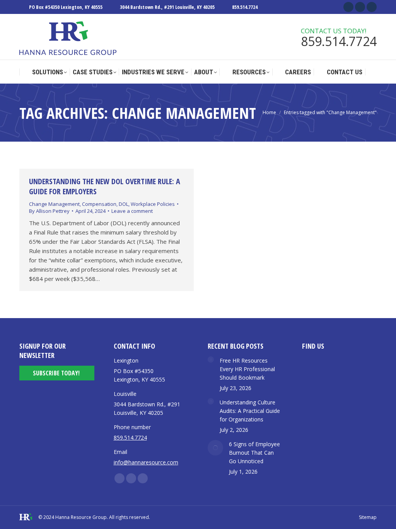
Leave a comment (132, 210)
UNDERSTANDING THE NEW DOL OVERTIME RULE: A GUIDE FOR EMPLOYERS (104, 186)
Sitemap (368, 517)
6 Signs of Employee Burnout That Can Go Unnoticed (254, 452)
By (49, 210)
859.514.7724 (245, 6)
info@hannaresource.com (146, 462)
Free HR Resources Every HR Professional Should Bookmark (247, 369)
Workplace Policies (153, 203)
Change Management (54, 203)
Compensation (99, 203)
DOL (123, 203)
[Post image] (211, 359)
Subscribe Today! (56, 373)
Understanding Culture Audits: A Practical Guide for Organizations (250, 411)
